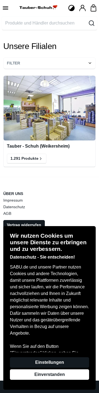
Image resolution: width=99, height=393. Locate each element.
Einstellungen (49, 362)
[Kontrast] (71, 8)
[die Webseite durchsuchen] (91, 23)
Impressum (13, 200)
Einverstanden (49, 374)
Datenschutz (14, 207)
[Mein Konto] (82, 8)
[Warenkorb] (93, 8)
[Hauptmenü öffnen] (5, 8)
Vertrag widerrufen (24, 225)
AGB (7, 213)
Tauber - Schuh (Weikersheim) (38, 146)
